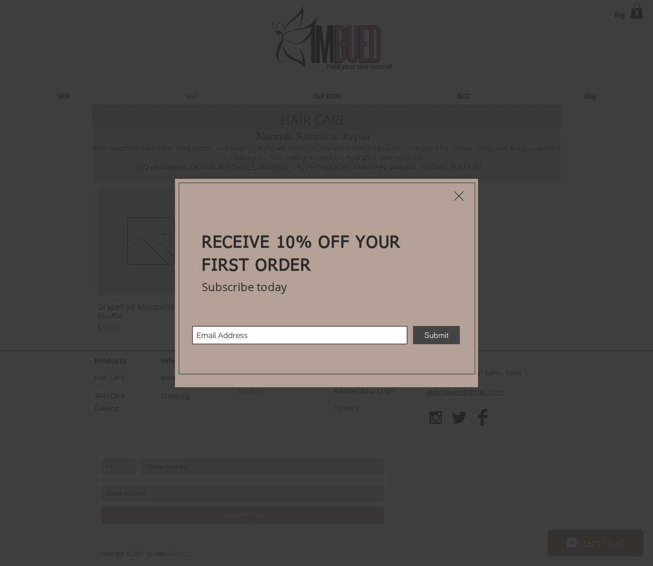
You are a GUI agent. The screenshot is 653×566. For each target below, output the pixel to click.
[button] (459, 196)
